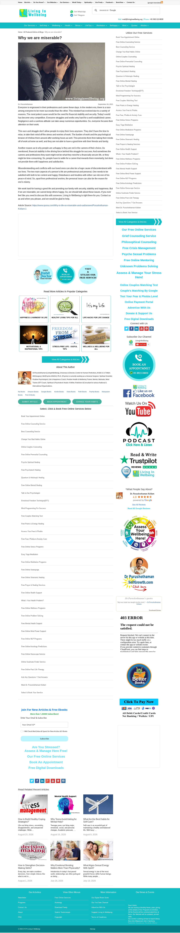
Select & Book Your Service (32, 693)
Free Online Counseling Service (33, 424)
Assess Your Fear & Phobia (31, 531)
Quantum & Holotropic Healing (32, 478)
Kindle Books (59, 392)
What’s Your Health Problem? (32, 600)
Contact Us (131, 2)
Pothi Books (82, 392)
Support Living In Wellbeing (101, 912)
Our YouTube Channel (99, 902)
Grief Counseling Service (139, 236)
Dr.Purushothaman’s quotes (139, 598)
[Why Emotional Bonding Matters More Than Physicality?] (65, 860)
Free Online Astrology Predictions (34, 646)
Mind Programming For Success (33, 508)
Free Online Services (63, 898)
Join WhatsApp (80, 12)
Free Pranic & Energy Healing (32, 524)
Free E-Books (30, 395)
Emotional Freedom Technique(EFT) (35, 501)
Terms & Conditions (98, 917)
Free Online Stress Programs (32, 547)
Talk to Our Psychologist (30, 493)
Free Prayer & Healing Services (33, 585)
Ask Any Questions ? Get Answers (34, 677)
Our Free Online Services (46, 756)
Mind (124, 25)
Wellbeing (56, 25)
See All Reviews (139, 504)
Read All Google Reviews (139, 508)
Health (67, 25)
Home (20, 2)
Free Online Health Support (31, 593)
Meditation (100, 25)
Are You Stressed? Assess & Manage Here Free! (46, 749)
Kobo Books (71, 392)
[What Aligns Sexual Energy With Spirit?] (98, 860)
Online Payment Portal (139, 302)
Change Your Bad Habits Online (33, 439)
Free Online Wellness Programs (33, 608)
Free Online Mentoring (139, 260)
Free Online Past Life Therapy (32, 670)
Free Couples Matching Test (32, 516)
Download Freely (61, 907)
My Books (21, 392)
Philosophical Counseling (139, 242)
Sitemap (92, 929)
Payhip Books (94, 392)
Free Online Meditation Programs (33, 562)
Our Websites (52, 2)
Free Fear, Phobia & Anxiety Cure (34, 539)
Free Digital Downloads (46, 768)
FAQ (19, 917)
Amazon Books (33, 392)
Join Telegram (79, 15)
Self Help (43, 25)
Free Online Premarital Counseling (34, 455)
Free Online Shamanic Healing (32, 577)
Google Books (46, 392)
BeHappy (114, 25)
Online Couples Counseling (31, 447)
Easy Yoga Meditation (29, 554)
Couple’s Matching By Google (139, 290)
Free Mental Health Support (31, 623)
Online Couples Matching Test (139, 285)
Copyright (58, 917)
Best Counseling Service (30, 432)
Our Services (64, 2)
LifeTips (88, 25)
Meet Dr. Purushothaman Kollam (33, 685)
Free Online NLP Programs (31, 639)
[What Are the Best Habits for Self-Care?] (98, 813)
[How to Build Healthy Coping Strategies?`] (33, 813)
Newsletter (22, 898)
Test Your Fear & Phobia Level (139, 296)
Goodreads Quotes (155, 610)
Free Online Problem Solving (32, 616)
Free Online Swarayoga (30, 570)
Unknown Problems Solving (139, 266)
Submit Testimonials (62, 912)
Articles (144, 25)
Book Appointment (57, 402)
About (20, 912)
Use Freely (99, 2)
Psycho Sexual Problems (139, 254)
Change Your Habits (87, 402)
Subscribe (44, 738)
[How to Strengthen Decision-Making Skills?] (33, 860)
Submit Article (30, 402)
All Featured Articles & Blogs (33, 32)
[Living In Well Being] (33, 15)
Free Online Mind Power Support (33, 631)
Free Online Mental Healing (31, 485)
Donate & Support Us (139, 313)
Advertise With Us (139, 307)
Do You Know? (38, 2)
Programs (21, 902)
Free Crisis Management (138, 248)
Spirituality (88, 2)
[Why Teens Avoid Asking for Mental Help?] (65, 813)
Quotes (134, 25)
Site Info (27, 2)
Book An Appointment (46, 762)
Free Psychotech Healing (30, 470)
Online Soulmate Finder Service (33, 662)
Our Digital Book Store (100, 898)
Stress (77, 25)
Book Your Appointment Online (33, 416)
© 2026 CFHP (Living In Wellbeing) (29, 929)
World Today (76, 2)
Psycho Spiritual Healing (30, 462)
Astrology (58, 902)
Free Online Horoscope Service (33, 654)
